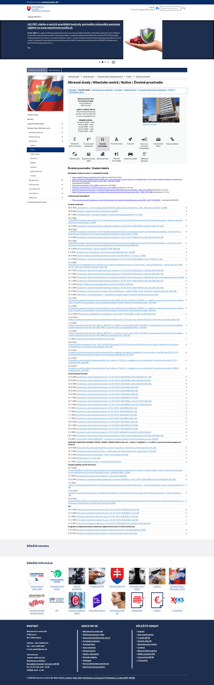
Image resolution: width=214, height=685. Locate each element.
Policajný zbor (89, 644)
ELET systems (66, 678)
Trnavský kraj (33, 193)
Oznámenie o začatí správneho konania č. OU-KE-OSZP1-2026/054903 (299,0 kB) (107, 387)
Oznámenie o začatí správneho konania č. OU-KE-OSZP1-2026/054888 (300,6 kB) (107, 391)
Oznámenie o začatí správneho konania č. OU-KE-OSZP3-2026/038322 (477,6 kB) (107, 425)
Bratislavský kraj (34, 137)
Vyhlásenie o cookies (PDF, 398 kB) (120, 678)
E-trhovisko (143, 660)
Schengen (87, 660)
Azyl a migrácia (89, 647)
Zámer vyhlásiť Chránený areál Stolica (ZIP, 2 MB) (88, 177)
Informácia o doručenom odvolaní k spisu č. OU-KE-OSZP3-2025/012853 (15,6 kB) (107, 520)
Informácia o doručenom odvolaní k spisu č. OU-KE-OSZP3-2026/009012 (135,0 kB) (107, 516)
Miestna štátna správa (147, 651)
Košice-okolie (34, 154)
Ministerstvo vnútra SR (93, 631)
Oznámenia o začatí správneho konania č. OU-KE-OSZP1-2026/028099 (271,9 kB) (107, 428)
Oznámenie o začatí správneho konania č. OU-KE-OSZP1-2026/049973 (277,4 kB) (107, 397)
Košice (32, 150)
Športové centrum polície (94, 667)
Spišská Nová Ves (36, 171)
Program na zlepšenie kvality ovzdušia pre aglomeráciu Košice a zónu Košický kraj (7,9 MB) (111, 530)
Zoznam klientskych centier (36, 202)
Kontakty (118, 90)
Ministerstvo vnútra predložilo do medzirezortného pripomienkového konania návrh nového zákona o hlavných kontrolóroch (73, 25)
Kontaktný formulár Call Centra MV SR (43, 664)
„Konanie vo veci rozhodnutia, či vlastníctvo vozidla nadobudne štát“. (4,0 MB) (105, 252)
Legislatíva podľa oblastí (35, 124)
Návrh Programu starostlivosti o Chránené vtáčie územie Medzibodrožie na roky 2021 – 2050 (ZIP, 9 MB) (111, 190)
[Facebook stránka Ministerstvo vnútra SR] (157, 8)
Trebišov (33, 176)
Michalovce (34, 158)
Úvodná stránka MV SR (36, 70)
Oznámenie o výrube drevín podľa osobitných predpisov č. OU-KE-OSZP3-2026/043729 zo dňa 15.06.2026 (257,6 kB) (120, 237)
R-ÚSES (171, 90)
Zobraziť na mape (149, 124)
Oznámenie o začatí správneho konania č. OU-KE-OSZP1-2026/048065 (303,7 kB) (106, 408)
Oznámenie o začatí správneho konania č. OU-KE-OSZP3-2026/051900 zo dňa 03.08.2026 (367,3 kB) (114, 377)
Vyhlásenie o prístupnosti (94, 678)
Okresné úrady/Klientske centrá (96, 638)
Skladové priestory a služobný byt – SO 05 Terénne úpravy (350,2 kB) (102, 454)
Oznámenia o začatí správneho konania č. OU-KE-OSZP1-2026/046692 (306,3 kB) (106, 418)
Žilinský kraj (33, 198)
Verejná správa (89, 651)
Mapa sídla (77, 678)
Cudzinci (141, 647)
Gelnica (32, 145)
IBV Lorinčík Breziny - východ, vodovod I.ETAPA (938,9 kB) (98, 248)
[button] (35, 16)
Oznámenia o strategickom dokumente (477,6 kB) (95, 339)
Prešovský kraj (34, 185)
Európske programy (91, 641)
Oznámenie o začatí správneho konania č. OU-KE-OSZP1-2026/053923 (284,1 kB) (107, 394)
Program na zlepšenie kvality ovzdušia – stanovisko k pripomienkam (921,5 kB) (107, 533)
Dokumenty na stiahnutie (102, 90)
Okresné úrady (54, 70)
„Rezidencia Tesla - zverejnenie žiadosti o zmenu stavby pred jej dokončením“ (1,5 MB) (110, 214)
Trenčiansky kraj (34, 189)
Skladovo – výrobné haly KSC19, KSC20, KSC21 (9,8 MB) (97, 211)
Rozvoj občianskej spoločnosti (96, 664)
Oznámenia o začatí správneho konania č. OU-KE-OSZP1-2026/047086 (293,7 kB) (106, 411)
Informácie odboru (76, 92)
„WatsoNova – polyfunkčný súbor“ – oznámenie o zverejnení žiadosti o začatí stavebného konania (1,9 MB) (117, 294)
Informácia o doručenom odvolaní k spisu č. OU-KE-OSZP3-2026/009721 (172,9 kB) (108, 513)
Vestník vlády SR (144, 641)
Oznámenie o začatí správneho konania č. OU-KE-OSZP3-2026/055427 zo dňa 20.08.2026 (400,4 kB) (114, 384)
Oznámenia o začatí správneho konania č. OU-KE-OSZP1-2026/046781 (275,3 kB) (106, 415)
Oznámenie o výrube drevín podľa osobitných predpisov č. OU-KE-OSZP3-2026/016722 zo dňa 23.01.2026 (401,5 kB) (120, 274)
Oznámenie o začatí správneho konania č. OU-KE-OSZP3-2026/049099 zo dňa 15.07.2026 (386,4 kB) (114, 401)
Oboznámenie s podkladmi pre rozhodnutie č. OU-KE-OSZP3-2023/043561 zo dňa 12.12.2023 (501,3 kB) (116, 314)
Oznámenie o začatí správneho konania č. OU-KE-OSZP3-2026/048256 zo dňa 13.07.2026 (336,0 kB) (114, 404)
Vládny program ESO (146, 654)
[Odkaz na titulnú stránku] (39, 8)
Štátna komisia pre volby (93, 634)
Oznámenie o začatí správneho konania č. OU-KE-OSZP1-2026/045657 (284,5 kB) (107, 422)
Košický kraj (33, 141)
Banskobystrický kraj (36, 132)
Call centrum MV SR (146, 657)
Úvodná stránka (32, 115)
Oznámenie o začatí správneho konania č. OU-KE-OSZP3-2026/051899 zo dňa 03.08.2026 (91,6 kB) (114, 380)
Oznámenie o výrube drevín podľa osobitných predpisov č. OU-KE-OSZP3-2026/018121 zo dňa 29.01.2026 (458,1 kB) (120, 270)
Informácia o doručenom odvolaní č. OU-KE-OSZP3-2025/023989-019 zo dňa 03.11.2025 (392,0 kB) (114, 523)
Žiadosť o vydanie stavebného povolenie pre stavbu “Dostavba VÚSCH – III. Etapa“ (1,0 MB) (111, 255)
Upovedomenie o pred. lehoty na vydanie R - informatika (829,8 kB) (101, 476)
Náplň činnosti (130, 90)
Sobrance (33, 167)
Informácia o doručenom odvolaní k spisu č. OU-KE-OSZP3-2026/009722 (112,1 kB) (108, 509)
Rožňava (33, 163)
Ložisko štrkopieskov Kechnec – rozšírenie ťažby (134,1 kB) (98, 461)
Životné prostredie (143, 76)
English (152, 7)
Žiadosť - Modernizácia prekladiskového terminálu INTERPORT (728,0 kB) (105, 284)
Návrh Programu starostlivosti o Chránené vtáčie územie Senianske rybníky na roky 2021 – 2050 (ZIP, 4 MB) (112, 192)
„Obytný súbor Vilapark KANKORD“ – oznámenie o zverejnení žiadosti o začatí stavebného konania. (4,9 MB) (117, 439)
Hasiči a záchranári (91, 654)
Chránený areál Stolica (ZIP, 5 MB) (85, 185)
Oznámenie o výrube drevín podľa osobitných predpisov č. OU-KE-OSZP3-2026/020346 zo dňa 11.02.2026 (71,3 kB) (120, 259)
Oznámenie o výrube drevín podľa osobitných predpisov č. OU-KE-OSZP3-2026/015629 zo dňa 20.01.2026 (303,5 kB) (120, 281)
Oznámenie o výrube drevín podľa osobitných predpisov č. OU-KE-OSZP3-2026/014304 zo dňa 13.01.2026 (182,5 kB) (120, 287)
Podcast (141, 631)
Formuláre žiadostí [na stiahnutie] (152, 90)
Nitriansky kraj (33, 180)
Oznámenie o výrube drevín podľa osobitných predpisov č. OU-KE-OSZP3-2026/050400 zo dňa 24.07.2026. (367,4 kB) (120, 226)
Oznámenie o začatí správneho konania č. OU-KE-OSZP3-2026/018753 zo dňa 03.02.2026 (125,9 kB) (113, 432)
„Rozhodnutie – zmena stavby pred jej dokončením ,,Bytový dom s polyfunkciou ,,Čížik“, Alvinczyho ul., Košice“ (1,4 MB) (122, 208)
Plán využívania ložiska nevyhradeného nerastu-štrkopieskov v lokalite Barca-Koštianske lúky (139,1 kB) (116, 448)
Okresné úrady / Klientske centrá (38, 128)
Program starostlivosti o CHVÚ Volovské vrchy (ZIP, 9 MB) (94, 187)
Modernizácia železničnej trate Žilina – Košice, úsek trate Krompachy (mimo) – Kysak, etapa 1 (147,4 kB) (116, 451)
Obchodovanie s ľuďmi (147, 644)
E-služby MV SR (144, 638)
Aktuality (30, 119)
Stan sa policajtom (146, 634)
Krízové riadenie (90, 657)
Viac (28, 47)
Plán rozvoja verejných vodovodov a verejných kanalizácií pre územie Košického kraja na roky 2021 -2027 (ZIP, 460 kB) (116, 200)
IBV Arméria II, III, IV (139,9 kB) (88, 458)
